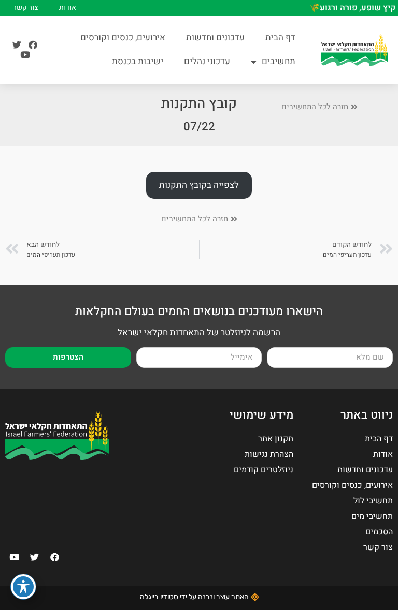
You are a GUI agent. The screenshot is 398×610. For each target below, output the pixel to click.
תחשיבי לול (373, 501)
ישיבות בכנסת (137, 61)
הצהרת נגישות (269, 454)
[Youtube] (25, 54)
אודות (67, 8)
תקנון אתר (275, 439)
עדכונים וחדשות (215, 37)
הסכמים (379, 532)
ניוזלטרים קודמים (263, 470)
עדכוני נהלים (207, 61)
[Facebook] (33, 45)
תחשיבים (278, 61)
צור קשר (25, 8)
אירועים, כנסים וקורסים (122, 37)
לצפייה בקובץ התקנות (199, 184)
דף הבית (280, 37)
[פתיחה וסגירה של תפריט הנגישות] (23, 586)
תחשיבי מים (372, 516)
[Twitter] (17, 45)
